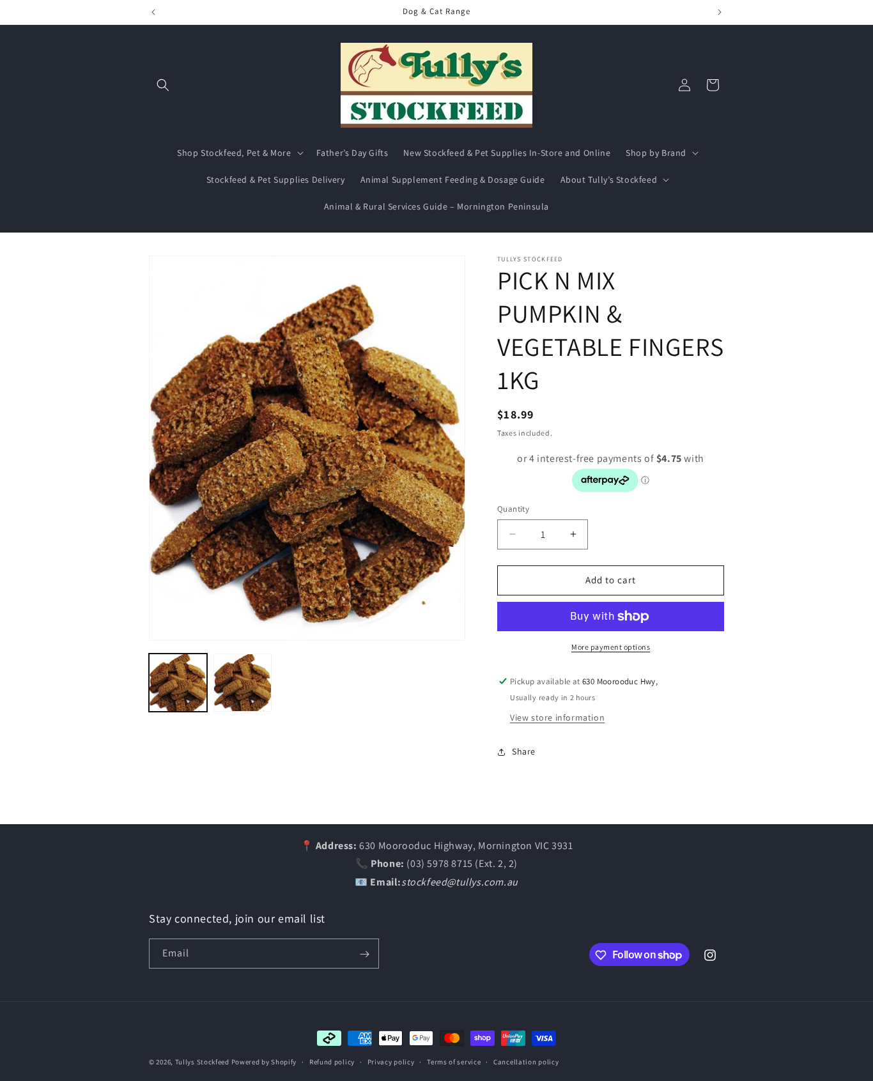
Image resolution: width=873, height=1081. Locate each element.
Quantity (513, 508)
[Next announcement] (720, 12)
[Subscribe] (364, 954)
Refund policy (332, 1061)
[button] (163, 85)
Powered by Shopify (264, 1061)
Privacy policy (391, 1061)
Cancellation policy (526, 1061)
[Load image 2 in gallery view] (242, 683)
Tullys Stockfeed (202, 1061)
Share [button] (524, 751)
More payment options (610, 647)
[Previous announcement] (153, 12)
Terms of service (454, 1061)
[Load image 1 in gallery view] (178, 683)
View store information (557, 717)
